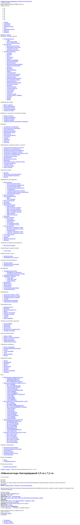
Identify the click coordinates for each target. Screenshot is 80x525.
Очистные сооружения (13, 75)
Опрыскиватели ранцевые (11, 301)
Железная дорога (11, 62)
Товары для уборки (9, 110)
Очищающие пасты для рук (11, 257)
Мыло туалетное (8, 104)
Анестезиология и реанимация (12, 128)
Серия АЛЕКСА (11, 408)
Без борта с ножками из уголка (15, 228)
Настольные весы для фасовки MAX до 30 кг (16, 401)
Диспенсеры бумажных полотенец (13, 151)
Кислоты (6, 172)
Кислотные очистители (13, 46)
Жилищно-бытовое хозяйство (15, 64)
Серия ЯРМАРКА (12, 400)
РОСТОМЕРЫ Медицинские (15, 381)
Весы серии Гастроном (13, 439)
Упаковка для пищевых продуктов (10, 321)
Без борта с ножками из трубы (15, 227)
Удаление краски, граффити (14, 95)
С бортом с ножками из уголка (15, 233)
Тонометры (7, 139)
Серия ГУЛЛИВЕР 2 (12, 393)
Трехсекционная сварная (13, 193)
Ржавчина (9, 85)
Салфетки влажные (9, 120)
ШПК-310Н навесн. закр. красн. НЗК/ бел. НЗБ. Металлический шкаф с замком (22, 498)
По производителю (9, 38)
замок (9, 500)
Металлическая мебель (7, 464)
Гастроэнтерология (9, 129)
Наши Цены (7, 25)
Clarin (8, 40)
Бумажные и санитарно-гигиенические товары (13, 113)
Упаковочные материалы (7, 344)
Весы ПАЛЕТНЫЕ (12, 426)
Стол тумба (7, 235)
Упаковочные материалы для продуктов (11, 242)
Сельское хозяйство (12, 88)
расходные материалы (26, 485)
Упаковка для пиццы (9, 330)
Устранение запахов (9, 29)
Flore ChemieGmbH (12, 41)
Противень (7, 216)
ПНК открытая (11, 213)
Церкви (9, 98)
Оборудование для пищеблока (9, 179)
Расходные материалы (10, 135)
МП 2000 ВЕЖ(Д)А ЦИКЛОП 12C (10, 493)
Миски (5, 311)
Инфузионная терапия (10, 131)
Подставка (6, 202)
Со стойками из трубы (13, 223)
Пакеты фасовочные (9, 340)
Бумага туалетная (8, 115)
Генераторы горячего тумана (11, 294)
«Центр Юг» (8, 507)
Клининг (9, 67)
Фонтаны (9, 96)
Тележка (6, 237)
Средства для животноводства (9, 260)
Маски (5, 365)
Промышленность (11, 81)
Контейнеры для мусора (10, 159)
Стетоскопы (7, 136)
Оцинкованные (11, 189)
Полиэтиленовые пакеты (7, 333)
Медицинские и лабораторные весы (13, 377)
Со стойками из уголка (13, 224)
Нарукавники (7, 366)
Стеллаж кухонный (9, 217)
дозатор (10, 505)
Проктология (7, 133)
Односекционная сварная (13, 186)
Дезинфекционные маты (10, 271)
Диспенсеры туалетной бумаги (12, 154)
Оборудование (7, 285)
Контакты (6, 32)
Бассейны (9, 54)
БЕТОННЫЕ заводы (12, 422)
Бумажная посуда (8, 307)
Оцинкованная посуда (10, 461)
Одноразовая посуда (6, 304)
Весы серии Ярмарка (12, 442)
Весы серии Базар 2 (12, 436)
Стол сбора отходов (9, 234)
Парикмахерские (11, 77)
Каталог (8, 469)
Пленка (6, 349)
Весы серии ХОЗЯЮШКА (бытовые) (17, 407)
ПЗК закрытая (10, 206)
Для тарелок (10, 219)
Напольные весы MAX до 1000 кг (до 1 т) (15, 383)
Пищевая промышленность (14, 78)
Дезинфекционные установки (12, 297)
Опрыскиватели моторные (11, 300)
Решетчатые (10, 221)
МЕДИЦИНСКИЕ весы (13, 380)
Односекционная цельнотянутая (15, 188)
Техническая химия (6, 170)
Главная (6, 22)
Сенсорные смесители (10, 163)
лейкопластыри (9, 485)
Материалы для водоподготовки (12, 174)
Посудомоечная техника (13, 79)
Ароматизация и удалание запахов (10, 248)
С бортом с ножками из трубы (15, 231)
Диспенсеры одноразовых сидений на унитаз (16, 153)
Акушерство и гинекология (11, 126)
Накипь (9, 71)
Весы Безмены (11, 402)
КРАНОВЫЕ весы (12, 428)
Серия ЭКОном (11, 280)
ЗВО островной (11, 199)
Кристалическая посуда (10, 309)
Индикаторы (7, 282)
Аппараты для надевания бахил (12, 149)
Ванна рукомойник (9, 195)
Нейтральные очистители (14, 47)
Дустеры (6, 298)
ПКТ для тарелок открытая (14, 212)
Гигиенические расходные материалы (14, 150)
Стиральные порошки (9, 109)
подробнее (3, 484)
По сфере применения (10, 51)
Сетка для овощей (8, 351)
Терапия (6, 138)
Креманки (6, 308)
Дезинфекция (4, 268)
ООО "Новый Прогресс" (13, 43)
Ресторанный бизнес (12, 84)
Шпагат (6, 355)
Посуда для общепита (6, 457)
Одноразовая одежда (6, 358)
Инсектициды (7, 283)
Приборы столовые (9, 314)
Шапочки (6, 372)
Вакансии (6, 30)
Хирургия (6, 142)
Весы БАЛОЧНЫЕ (12, 425)
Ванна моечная (8, 182)
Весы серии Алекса (12, 433)
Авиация (9, 53)
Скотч (5, 352)
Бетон (8, 55)
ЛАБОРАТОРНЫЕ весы (13, 378)
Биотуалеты (10, 57)
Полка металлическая (9, 204)
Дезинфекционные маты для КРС (16, 273)
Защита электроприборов (13, 65)
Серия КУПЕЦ (11, 397)
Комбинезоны (7, 362)
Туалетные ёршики (9, 166)
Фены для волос (8, 167)
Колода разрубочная (9, 200)
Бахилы (6, 360)
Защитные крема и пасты (7, 253)
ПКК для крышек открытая (14, 210)
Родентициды (7, 286)
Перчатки (6, 367)
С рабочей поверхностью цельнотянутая (17, 192)
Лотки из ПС (7, 327)
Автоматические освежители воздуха (14, 147)
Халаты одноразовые (9, 370)
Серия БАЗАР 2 (11, 411)
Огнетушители (8, 450)
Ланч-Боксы (7, 326)
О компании (7, 23)
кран (13, 500)
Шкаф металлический (9, 238)
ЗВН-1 (8, 197)
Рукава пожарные (8, 454)
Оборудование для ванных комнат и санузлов (13, 145)
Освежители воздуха (9, 107)
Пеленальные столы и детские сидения (14, 161)
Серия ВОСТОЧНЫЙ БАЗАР (15, 390)
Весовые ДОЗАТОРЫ (13, 424)
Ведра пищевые (8, 323)
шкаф (32, 500)
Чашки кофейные (8, 318)
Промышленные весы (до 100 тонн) (13, 419)
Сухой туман (7, 250)
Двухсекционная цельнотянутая (15, 185)
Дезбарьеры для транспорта (14, 272)
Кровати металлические (10, 466)
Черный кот (14, 506)
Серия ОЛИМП (11, 398)
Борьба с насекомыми (12, 60)
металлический (20, 500)
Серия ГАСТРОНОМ (12, 415)
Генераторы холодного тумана (12, 296)
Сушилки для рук (8, 164)
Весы (2, 374)
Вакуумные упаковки (9, 245)
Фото (5, 28)
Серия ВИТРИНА (12, 414)
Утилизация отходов (9, 289)
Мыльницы (7, 160)
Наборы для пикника (9, 312)
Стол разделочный (9, 226)
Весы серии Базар (11, 435)
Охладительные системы (13, 74)
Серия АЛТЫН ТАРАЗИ (13, 387)
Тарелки (6, 317)
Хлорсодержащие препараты (11, 175)
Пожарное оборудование (7, 445)
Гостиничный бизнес (12, 61)
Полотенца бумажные (9, 117)
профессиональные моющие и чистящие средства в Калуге (16, 1)
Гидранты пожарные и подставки (13, 449)
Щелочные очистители (13, 50)
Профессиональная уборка (14, 82)
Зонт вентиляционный (10, 196)
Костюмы (6, 363)
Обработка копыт (8, 265)
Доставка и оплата (9, 26)
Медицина (9, 68)
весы (9, 496)
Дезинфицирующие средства (11, 275)
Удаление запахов (11, 93)
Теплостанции (11, 89)
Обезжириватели (11, 72)
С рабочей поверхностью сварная (16, 190)
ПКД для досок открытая (13, 209)
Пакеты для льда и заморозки (11, 337)
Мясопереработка (11, 70)
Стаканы (6, 315)
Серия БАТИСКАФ (12, 388)
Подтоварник (7, 203)
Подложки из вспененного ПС (12, 329)
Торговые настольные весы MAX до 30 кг (15, 432)
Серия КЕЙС (10, 395)
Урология (6, 141)
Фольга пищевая (8, 354)
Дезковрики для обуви (10, 276)
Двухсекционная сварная (13, 183)
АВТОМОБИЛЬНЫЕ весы (14, 421)
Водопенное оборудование (11, 447)
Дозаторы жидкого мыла (10, 156)
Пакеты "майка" (8, 336)
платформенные (16, 496)
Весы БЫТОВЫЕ (11, 404)
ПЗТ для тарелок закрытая (14, 207)
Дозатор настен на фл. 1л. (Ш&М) (10, 502)
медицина (17, 485)
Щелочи (6, 177)
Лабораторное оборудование (11, 264)
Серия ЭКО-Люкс (11, 279)
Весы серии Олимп (12, 440)
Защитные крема (8, 256)
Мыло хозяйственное (9, 106)
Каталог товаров (8, 521)
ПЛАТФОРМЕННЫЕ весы (14, 429)
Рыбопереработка (11, 86)
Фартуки (6, 369)
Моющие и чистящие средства (9, 36)
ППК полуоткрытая (12, 214)
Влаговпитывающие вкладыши (12, 348)
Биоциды (9, 58)
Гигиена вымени (8, 262)
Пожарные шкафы (9, 451)
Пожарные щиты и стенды (11, 453)
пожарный (27, 500)
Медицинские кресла (9, 132)
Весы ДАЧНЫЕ (11, 384)
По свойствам (7, 44)
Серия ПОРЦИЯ (11, 418)
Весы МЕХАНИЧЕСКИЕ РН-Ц (15, 405)
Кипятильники (8, 157)
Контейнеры (7, 325)
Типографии (10, 91)
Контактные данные (6, 513)
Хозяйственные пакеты (10, 341)
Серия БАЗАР (10, 409)
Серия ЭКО (10, 278)
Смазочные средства (12, 48)
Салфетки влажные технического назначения (16, 121)
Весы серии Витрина (12, 438)
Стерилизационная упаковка (11, 288)
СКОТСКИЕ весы (12, 431)
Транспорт (9, 92)
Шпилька (6, 240)
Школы (9, 99)
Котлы (5, 460)
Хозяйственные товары (7, 102)
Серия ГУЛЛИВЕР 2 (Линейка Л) (16, 394)
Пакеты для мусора (9, 338)
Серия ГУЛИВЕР (11, 391)
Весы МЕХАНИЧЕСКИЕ (14, 385)
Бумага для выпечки (9, 347)
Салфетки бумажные (9, 118)
